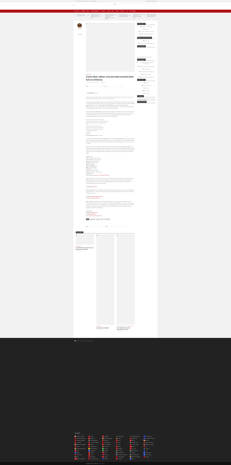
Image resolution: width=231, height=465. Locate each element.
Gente (108, 11)
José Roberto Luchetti (122, 326)
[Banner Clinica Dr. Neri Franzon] (96, 228)
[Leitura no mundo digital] (105, 279)
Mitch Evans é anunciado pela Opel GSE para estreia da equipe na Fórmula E (151, 15)
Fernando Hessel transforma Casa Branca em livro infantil (84, 248)
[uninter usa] (114, 88)
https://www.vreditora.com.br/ (95, 215)
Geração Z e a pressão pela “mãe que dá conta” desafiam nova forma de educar (137, 16)
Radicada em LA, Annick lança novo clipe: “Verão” (81, 15)
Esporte (103, 11)
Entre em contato (93, 1)
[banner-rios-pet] (115, 228)
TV (127, 11)
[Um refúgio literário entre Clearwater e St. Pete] (126, 279)
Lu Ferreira (80, 28)
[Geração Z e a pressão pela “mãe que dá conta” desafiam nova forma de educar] (131, 16)
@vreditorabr (94, 212)
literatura (98, 219)
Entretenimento (95, 11)
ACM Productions (101, 463)
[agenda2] (95, 88)
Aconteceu (76, 11)
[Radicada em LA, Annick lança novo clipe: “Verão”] (74, 15)
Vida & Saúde (133, 11)
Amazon (96, 175)
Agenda (83, 11)
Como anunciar (86, 1)
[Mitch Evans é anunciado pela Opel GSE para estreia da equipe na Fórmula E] (145, 15)
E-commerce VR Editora (104, 175)
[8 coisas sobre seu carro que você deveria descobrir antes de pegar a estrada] (117, 15)
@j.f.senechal (94, 186)
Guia (113, 11)
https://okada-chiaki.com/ (94, 198)
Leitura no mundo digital (102, 328)
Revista (122, 11)
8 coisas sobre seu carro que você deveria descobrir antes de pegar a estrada (123, 15)
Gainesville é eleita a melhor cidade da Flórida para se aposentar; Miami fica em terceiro (96, 16)
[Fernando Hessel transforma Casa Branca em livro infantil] (85, 239)
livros (102, 219)
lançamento (92, 219)
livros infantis (107, 219)
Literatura (88, 74)
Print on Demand (79, 1)
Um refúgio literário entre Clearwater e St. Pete (123, 328)
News (117, 11)
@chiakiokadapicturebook (97, 196)
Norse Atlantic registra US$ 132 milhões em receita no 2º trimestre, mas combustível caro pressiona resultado (109, 16)
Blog (87, 11)
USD (145, 57)
